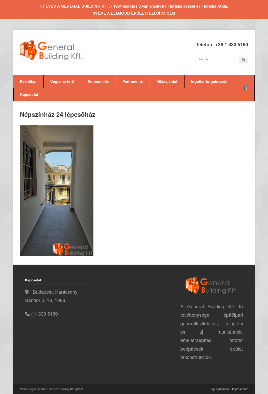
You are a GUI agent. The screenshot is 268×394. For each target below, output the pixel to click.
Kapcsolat (29, 94)
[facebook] (245, 87)
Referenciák (98, 81)
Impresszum (240, 389)
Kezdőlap (28, 81)
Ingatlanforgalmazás (209, 81)
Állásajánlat (167, 81)
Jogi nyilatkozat (220, 389)
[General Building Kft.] (59, 50)
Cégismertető (62, 81)
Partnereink (132, 81)
